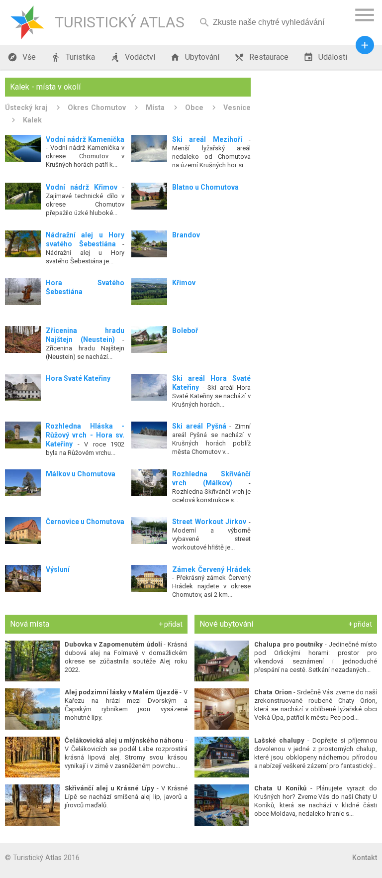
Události (325, 57)
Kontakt (364, 858)
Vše (21, 57)
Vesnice (237, 107)
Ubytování (194, 57)
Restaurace (261, 57)
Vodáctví (132, 57)
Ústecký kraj (26, 107)
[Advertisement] (317, 127)
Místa (155, 107)
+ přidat (171, 624)
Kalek (32, 120)
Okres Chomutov (97, 107)
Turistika (73, 57)
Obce (194, 107)
